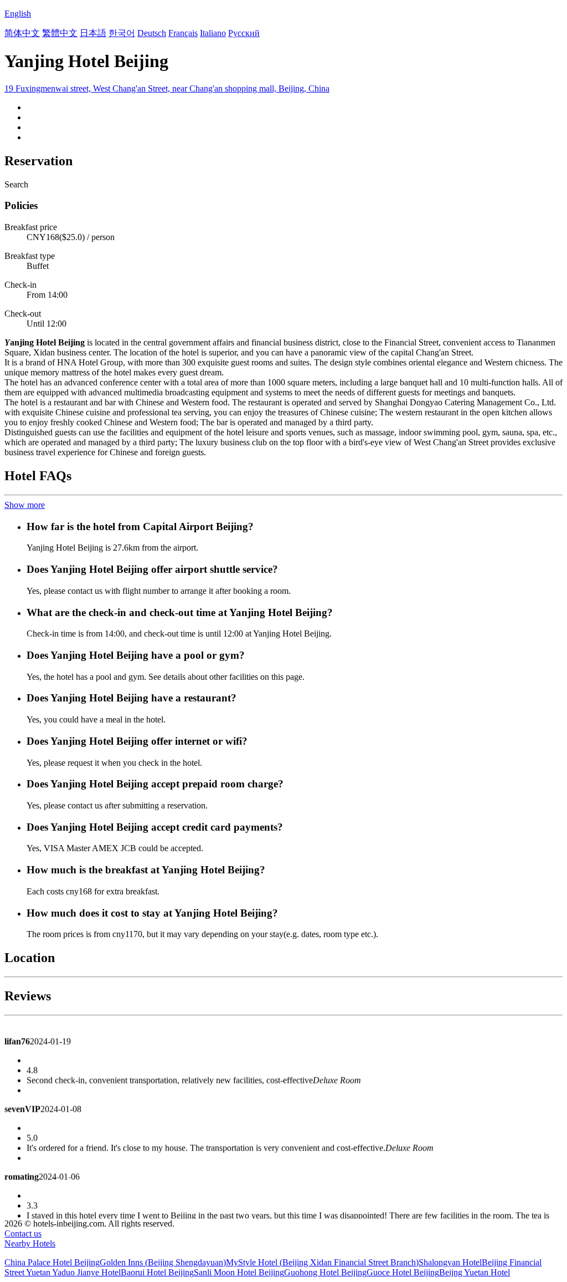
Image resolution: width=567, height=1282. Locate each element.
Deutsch (151, 33)
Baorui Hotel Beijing (157, 1272)
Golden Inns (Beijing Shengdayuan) (163, 1262)
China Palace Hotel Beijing (52, 1262)
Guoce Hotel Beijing (403, 1272)
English (17, 13)
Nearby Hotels (29, 1243)
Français (183, 33)
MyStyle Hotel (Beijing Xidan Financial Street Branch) (322, 1262)
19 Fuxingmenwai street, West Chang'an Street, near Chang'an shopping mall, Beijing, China (166, 88)
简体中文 (22, 33)
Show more (24, 505)
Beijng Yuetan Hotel (474, 1272)
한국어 (122, 33)
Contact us (23, 1233)
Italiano (213, 33)
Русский (244, 33)
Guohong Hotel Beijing (325, 1272)
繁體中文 (60, 33)
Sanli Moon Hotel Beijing (239, 1272)
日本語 (93, 33)
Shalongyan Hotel (450, 1262)
